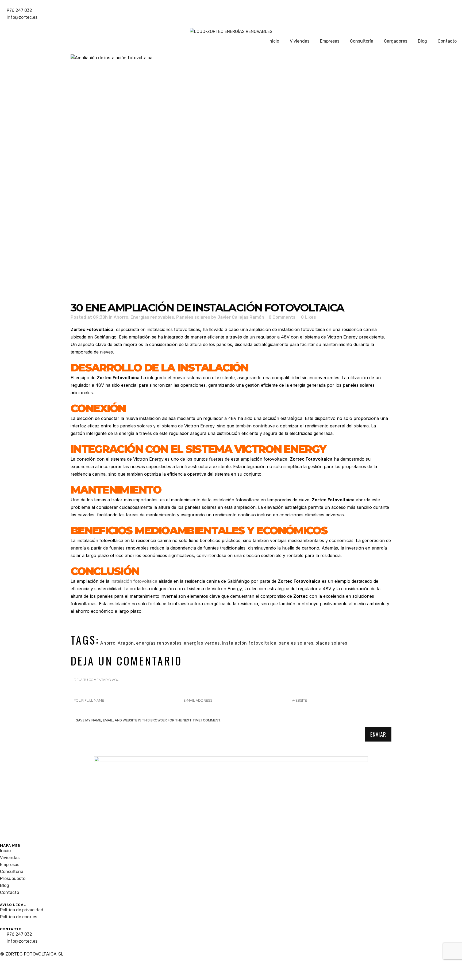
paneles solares (296, 643)
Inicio (273, 41)
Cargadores (395, 41)
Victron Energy (342, 337)
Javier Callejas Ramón (240, 317)
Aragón (126, 643)
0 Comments (282, 317)
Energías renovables (152, 317)
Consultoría (361, 41)
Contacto (447, 41)
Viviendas (299, 41)
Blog (422, 41)
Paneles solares (193, 317)
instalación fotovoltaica (134, 581)
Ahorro (121, 317)
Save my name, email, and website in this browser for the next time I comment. (148, 720)
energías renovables (159, 643)
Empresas (329, 41)
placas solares (331, 643)
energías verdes (202, 643)
